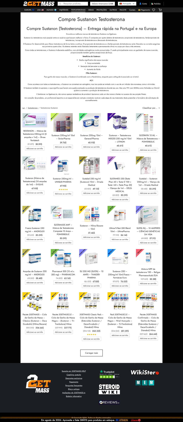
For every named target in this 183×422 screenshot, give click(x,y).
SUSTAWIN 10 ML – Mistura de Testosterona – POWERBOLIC (148, 138)
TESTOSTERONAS (78, 10)
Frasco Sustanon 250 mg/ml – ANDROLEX (34, 230)
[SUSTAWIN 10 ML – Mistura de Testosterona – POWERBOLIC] (148, 122)
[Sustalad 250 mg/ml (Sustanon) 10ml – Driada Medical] (91, 165)
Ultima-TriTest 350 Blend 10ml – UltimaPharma (120, 230)
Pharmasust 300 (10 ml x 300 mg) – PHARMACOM (63, 273)
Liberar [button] (134, 420)
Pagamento (73, 382)
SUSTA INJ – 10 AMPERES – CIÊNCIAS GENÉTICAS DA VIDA (148, 231)
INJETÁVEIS (63, 10)
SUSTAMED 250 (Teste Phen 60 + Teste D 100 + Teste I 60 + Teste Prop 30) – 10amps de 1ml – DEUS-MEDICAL (120, 185)
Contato (132, 10)
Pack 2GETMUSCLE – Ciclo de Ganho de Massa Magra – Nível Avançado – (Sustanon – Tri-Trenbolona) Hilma (120, 321)
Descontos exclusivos (73, 378)
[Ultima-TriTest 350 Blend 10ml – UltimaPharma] (120, 215)
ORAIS (91, 10)
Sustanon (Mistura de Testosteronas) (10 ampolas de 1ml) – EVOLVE (35, 181)
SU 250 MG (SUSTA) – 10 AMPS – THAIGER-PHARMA (91, 274)
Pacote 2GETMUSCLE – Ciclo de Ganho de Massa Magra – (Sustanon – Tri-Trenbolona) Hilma (63, 319)
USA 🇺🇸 (40, 10)
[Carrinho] (160, 9)
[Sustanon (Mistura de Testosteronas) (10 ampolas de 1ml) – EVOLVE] (34, 165)
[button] (34, 148)
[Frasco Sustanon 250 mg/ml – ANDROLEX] (34, 215)
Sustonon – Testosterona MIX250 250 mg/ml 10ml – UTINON (119, 138)
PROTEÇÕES (101, 10)
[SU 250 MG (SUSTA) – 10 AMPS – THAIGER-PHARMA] (91, 258)
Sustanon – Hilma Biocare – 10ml (91, 227)
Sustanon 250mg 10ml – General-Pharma (91, 137)
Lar (23, 108)
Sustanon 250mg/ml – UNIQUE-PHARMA (63, 180)
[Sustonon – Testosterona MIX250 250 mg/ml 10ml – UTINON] (120, 122)
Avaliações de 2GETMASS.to (73, 392)
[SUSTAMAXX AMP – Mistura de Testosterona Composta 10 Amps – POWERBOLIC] (63, 213)
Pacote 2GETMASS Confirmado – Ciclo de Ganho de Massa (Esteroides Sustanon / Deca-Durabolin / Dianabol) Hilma (148, 322)
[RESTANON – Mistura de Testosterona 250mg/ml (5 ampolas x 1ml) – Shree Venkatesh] (34, 120)
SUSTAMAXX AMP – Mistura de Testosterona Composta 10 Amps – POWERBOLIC (63, 229)
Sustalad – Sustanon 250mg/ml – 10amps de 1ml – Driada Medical (148, 181)
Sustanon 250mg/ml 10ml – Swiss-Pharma (63, 137)
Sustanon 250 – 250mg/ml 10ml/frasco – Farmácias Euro (120, 274)
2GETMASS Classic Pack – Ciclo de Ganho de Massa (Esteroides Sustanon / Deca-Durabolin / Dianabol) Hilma (91, 321)
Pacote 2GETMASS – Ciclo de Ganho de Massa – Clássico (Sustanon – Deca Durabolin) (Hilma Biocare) (35, 319)
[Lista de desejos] (154, 9)
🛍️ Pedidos (155, 3)
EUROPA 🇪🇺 (29, 10)
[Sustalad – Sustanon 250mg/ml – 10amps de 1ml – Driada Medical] (148, 165)
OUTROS (113, 10)
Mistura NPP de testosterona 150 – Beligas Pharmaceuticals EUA (148, 272)
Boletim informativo (74, 396)
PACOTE (123, 10)
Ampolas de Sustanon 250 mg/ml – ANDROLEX (35, 273)
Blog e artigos (73, 389)
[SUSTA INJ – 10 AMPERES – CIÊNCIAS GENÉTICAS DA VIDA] (148, 215)
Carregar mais (91, 352)
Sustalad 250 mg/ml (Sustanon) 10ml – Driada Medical (91, 181)
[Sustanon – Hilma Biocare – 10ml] (91, 214)
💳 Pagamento (144, 10)
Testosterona (32, 108)
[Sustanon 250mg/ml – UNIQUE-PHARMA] (63, 165)
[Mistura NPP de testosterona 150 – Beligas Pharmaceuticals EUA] (148, 257)
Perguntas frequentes (73, 385)
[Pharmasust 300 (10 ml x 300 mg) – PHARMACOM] (63, 258)
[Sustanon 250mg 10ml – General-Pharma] (91, 122)
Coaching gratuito (74, 374)
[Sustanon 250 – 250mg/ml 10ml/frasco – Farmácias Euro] (120, 258)
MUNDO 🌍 (52, 10)
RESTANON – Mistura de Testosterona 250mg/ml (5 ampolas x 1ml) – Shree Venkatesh (35, 135)
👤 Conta (143, 3)
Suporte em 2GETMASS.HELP (74, 371)
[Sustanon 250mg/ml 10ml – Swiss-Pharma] (63, 122)
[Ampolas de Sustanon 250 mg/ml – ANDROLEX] (34, 258)
